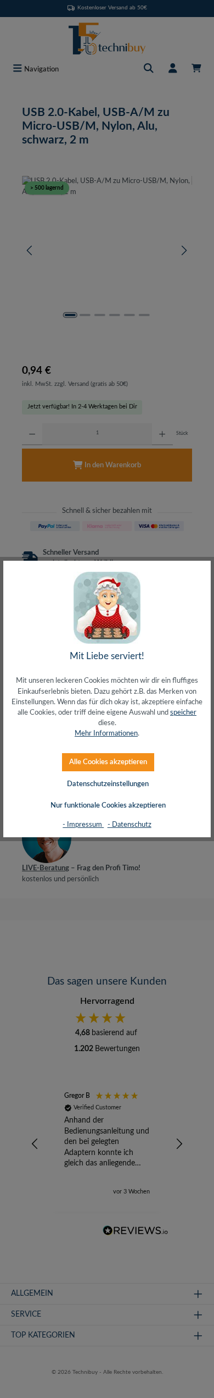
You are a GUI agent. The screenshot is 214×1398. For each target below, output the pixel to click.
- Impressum (83, 824)
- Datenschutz (129, 824)
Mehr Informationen (106, 733)
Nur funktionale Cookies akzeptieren (108, 805)
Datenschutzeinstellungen (108, 784)
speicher (183, 712)
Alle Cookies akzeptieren (108, 762)
